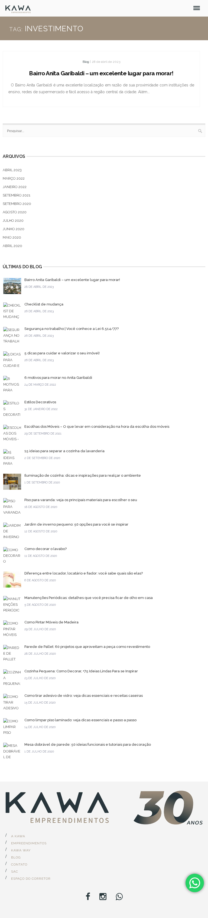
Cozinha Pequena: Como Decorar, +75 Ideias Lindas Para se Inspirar (81, 671)
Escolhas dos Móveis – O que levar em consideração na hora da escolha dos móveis (96, 426)
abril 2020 (12, 246)
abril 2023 (12, 170)
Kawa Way (21, 850)
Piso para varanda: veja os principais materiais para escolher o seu (80, 500)
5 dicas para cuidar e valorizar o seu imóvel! (62, 353)
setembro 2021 (16, 195)
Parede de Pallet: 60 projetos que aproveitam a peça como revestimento (87, 647)
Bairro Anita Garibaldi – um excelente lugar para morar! (101, 73)
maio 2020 (12, 237)
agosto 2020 (15, 212)
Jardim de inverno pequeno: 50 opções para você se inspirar (76, 524)
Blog (86, 62)
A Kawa (18, 836)
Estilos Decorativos (40, 402)
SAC (14, 871)
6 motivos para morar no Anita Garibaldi (58, 378)
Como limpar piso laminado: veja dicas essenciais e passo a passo (80, 720)
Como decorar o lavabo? (45, 549)
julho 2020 (13, 220)
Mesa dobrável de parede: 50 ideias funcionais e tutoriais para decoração (87, 744)
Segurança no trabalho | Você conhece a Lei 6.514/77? (71, 329)
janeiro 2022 (15, 187)
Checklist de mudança (43, 304)
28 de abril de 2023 (106, 62)
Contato (19, 864)
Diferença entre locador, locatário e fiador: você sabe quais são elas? (83, 573)
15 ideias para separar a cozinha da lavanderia (64, 451)
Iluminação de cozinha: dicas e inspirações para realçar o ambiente (82, 475)
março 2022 (14, 178)
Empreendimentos (29, 843)
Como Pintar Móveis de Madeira (51, 622)
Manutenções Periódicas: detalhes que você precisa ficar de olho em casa (88, 598)
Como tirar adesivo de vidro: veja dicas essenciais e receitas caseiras (83, 696)
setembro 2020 (17, 204)
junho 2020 (13, 229)
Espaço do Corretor (31, 878)
